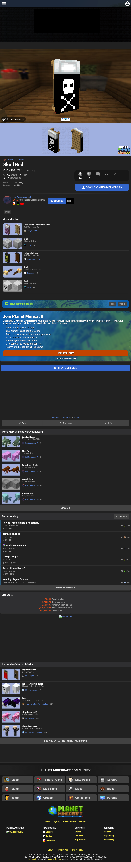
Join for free (65, 353)
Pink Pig (25, 451)
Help (4, 537)
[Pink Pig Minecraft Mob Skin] (11, 456)
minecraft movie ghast (32, 684)
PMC (5, 526)
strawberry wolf (29, 712)
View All (65, 508)
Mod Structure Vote (16, 545)
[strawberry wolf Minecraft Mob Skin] (11, 717)
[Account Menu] (127, 3)
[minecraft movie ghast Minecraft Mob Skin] (11, 688)
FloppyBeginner (31, 690)
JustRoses (29, 718)
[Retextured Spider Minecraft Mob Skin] (11, 470)
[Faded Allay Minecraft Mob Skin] (11, 498)
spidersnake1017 (33, 259)
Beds (21, 159)
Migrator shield (29, 670)
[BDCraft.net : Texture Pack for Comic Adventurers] (65, 616)
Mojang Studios (54, 859)
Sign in (122, 304)
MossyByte (29, 676)
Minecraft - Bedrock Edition (13, 583)
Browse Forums (65, 587)
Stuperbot (31, 273)
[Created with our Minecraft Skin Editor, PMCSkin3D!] (124, 154)
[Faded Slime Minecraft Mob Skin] (11, 484)
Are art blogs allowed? (14, 568)
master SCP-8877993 (33, 732)
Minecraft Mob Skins (61, 417)
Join (113, 304)
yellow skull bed (31, 253)
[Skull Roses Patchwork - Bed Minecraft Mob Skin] (12, 229)
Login (73, 358)
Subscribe (56, 201)
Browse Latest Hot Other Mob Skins (65, 741)
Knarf (24, 698)
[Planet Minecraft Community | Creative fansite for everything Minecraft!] (65, 811)
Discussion (13, 526)
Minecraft (32, 859)
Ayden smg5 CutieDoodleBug (36, 704)
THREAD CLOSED (11, 534)
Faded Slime (27, 479)
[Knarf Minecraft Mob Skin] (11, 703)
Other (7, 212)
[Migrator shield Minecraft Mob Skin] (11, 674)
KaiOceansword (22, 197)
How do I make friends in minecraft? (21, 522)
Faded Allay (27, 493)
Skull (26, 239)
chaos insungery (29, 726)
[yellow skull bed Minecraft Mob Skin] (12, 257)
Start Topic (122, 516)
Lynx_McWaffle (32, 231)
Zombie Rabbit (28, 437)
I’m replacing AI (10, 556)
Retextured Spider (30, 465)
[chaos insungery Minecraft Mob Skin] (11, 731)
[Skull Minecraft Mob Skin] (12, 243)
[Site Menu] (3, 3)
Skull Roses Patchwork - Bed (37, 224)
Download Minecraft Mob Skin (103, 187)
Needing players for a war (16, 579)
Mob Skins (11, 159)
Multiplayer (31, 583)
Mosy (29, 245)
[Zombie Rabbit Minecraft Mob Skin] (11, 441)
